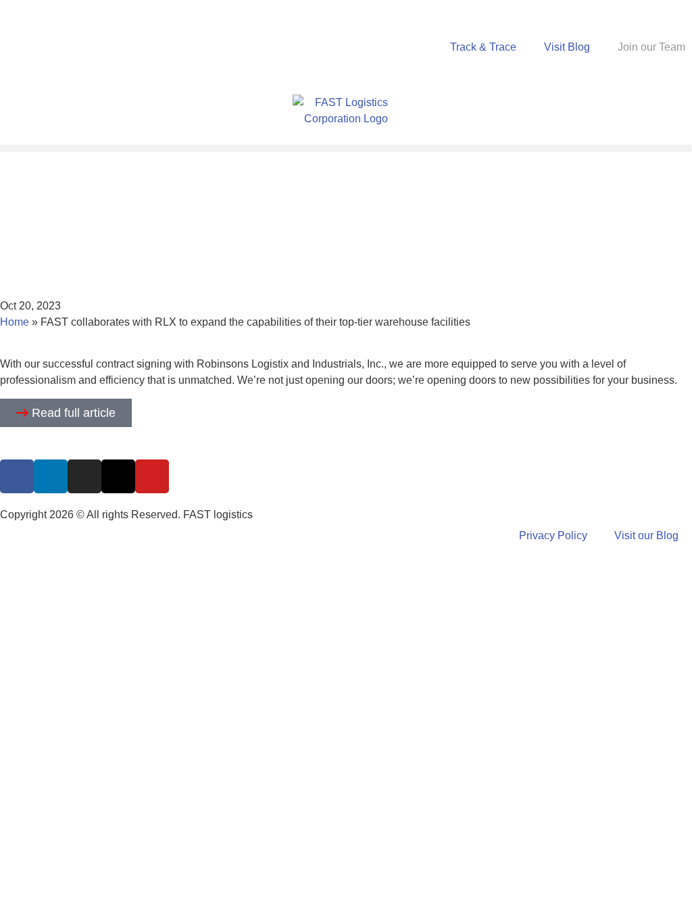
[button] (346, 148)
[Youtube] (152, 476)
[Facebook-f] (17, 476)
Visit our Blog (646, 535)
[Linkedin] (51, 476)
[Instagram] (84, 476)
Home (14, 322)
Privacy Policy (553, 535)
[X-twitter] (118, 476)
